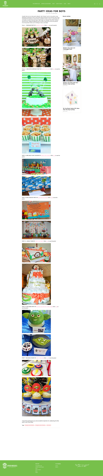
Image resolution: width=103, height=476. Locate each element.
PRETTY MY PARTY (39, 241)
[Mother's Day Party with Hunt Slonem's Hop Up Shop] (72, 67)
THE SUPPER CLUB (38, 465)
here (48, 25)
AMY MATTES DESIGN (43, 197)
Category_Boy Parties (29, 425)
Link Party (49, 425)
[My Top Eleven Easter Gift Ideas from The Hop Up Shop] (72, 98)
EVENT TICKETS (38, 469)
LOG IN (56, 465)
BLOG (36, 471)
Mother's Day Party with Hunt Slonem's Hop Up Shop (70, 83)
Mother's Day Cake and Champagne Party (69, 48)
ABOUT (36, 472)
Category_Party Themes (40, 425)
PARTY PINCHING (40, 358)
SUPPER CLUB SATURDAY (39, 467)
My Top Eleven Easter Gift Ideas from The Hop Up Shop (71, 109)
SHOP (36, 468)
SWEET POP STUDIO (45, 155)
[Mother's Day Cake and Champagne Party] (72, 32)
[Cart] (99, 4)
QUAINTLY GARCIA (40, 25)
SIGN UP (56, 467)
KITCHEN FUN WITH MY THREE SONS (44, 306)
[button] (53, 4)
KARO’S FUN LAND (46, 69)
